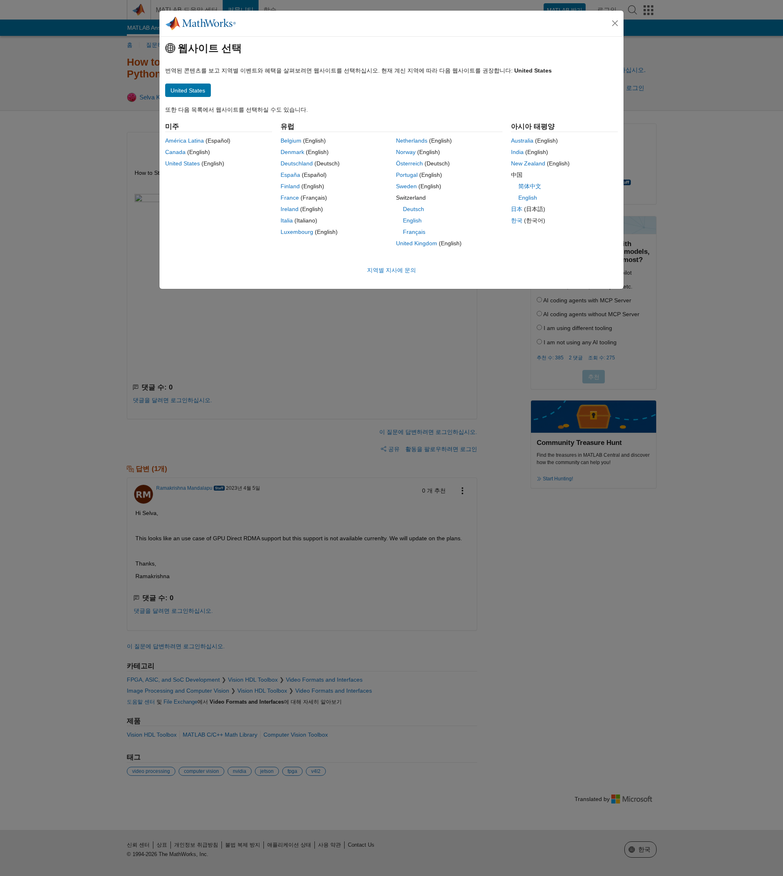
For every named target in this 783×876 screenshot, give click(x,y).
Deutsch (413, 209)
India (517, 152)
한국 (516, 220)
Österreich (409, 163)
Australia (522, 140)
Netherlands (411, 140)
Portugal (407, 175)
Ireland (290, 209)
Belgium (291, 140)
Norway (406, 152)
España (290, 175)
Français (414, 232)
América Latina (184, 140)
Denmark (292, 152)
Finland (290, 186)
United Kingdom (416, 243)
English (412, 220)
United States (182, 163)
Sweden (406, 186)
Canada (175, 152)
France (290, 197)
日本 (516, 209)
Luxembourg (297, 232)
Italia (287, 220)
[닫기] (615, 23)
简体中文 (529, 186)
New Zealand (528, 163)
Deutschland (297, 163)
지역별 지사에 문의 (391, 270)
